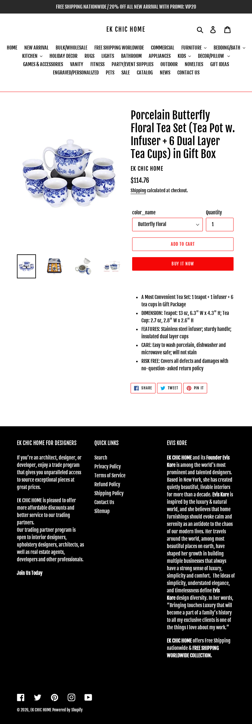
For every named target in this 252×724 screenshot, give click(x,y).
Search (100, 458)
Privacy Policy (107, 466)
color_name (144, 212)
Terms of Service (109, 475)
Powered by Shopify (67, 709)
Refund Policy (107, 484)
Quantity (214, 212)
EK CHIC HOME (125, 29)
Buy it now (182, 263)
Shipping (138, 190)
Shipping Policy (109, 493)
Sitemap (102, 511)
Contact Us (104, 502)
